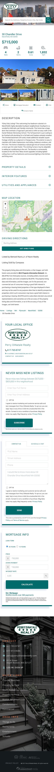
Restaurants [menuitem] (8, 726)
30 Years (11, 547)
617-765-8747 (14, 350)
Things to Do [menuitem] (9, 722)
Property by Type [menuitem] (11, 685)
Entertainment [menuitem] (9, 731)
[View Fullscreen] (5, 213)
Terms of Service (18, 520)
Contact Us (9, 356)
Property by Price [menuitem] (11, 695)
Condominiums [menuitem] (10, 704)
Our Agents (19, 356)
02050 (40, 311)
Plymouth (22, 311)
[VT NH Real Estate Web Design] (27, 768)
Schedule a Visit (37, 444)
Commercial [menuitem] (8, 709)
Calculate (27, 584)
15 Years (22, 547)
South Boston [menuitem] (9, 690)
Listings (9, 311)
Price (8, 554)
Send (19, 510)
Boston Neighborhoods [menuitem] (14, 699)
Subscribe (19, 423)
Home (2, 311)
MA (15, 311)
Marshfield (32, 311)
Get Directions (27, 248)
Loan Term (10, 541)
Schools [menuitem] (6, 736)
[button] (48, 20)
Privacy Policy (37, 414)
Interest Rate (11, 571)
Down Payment (11, 563)
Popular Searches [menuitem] (11, 680)
